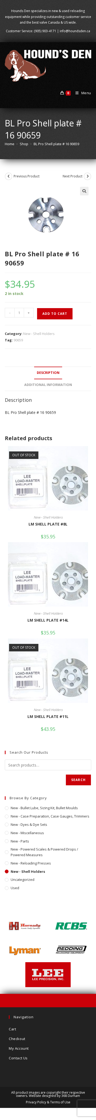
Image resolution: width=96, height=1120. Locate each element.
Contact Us (18, 1058)
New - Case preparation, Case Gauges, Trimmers (50, 816)
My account (19, 1048)
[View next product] (87, 176)
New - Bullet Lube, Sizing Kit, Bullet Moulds (44, 807)
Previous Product (26, 176)
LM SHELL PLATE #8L (48, 524)
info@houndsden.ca (75, 31)
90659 (18, 340)
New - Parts (20, 841)
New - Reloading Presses (31, 863)
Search (78, 780)
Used (15, 887)
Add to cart (54, 313)
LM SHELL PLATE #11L (48, 716)
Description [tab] (48, 372)
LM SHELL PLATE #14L (48, 620)
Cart (12, 1029)
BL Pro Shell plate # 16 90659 (56, 143)
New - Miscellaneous (27, 832)
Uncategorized (22, 879)
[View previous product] (8, 176)
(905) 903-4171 (45, 31)
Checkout (17, 1038)
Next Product (72, 176)
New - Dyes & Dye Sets (29, 824)
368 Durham (70, 1095)
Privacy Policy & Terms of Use (48, 1102)
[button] (84, 191)
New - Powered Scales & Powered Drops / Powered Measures (44, 852)
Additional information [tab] (48, 384)
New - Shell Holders (39, 333)
